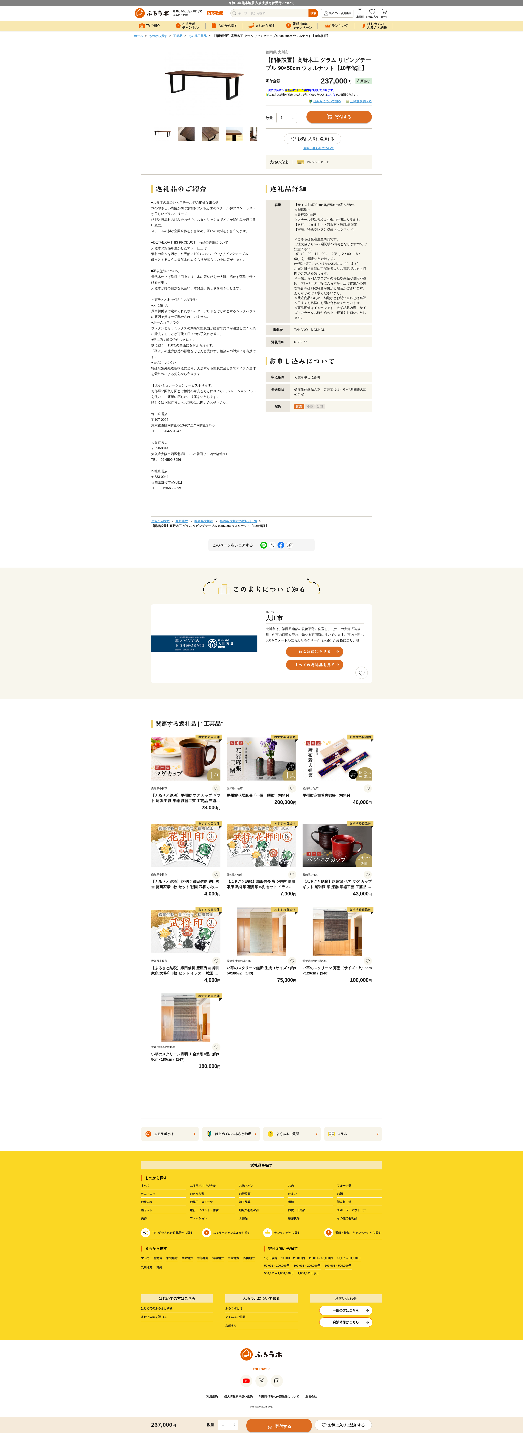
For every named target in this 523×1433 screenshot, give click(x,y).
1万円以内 (270, 1258)
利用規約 (212, 1396)
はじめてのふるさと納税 (156, 1308)
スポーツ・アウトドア (351, 1210)
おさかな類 (197, 1193)
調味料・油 (344, 1202)
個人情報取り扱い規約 (238, 1396)
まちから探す (160, 521)
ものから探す (158, 36)
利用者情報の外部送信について (279, 1396)
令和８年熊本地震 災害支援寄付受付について (261, 3)
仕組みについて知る (327, 101)
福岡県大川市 (203, 521)
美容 (144, 1218)
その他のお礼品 (347, 1218)
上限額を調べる (361, 101)
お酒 (340, 1193)
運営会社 (311, 1396)
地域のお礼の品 (249, 1210)
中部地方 (202, 1258)
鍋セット (146, 1210)
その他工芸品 (197, 36)
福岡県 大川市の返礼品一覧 (238, 521)
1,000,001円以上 (308, 1273)
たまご (292, 1193)
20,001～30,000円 (321, 1258)
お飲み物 (146, 1202)
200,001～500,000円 (338, 1265)
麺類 (291, 1202)
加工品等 (244, 1202)
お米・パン (246, 1185)
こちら (331, 94)
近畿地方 (218, 1258)
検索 (313, 13)
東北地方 (172, 1258)
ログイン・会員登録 (340, 13)
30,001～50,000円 (349, 1258)
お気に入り (372, 16)
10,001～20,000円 (293, 1258)
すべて (145, 1185)
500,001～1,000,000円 (279, 1273)
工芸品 (177, 36)
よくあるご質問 (235, 1316)
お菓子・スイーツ (201, 1202)
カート (384, 16)
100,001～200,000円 (307, 1265)
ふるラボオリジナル (203, 1185)
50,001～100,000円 (276, 1265)
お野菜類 (244, 1193)
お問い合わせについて (318, 148)
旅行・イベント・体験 (204, 1210)
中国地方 (233, 1258)
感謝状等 (293, 1218)
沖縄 (159, 1267)
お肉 (291, 1185)
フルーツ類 (344, 1185)
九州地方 (181, 521)
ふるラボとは (234, 1308)
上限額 (360, 16)
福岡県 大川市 (277, 52)
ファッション (198, 1218)
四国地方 (249, 1258)
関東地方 (187, 1258)
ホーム (138, 36)
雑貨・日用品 (296, 1210)
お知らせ (231, 1325)
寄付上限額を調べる (154, 1316)
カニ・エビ (148, 1193)
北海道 (158, 1258)
